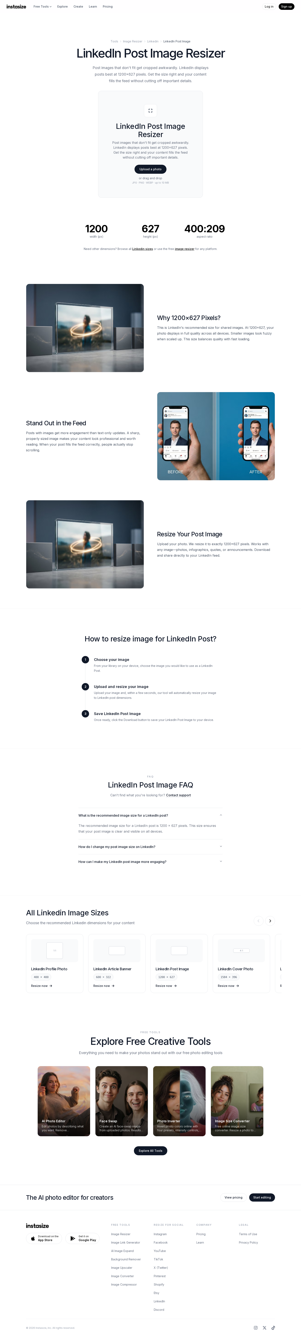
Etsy (156, 1293)
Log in (269, 6)
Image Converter (122, 1276)
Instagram (160, 1234)
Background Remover (126, 1259)
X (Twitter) (161, 1267)
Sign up (286, 6)
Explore (62, 6)
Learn (93, 6)
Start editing (262, 1197)
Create (78, 6)
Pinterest (160, 1276)
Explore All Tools (150, 1150)
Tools (114, 41)
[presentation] (150, 144)
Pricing (108, 6)
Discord (159, 1309)
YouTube (160, 1251)
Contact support (178, 795)
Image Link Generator (125, 1242)
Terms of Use (248, 1234)
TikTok (158, 1259)
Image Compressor (124, 1284)
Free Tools (41, 6)
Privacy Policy (248, 1242)
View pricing (233, 1197)
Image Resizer (132, 41)
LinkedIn (159, 1301)
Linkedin (152, 41)
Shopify (159, 1284)
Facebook (161, 1242)
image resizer (184, 249)
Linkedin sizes (142, 249)
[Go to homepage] (16, 7)
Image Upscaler (121, 1267)
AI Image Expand (122, 1251)
